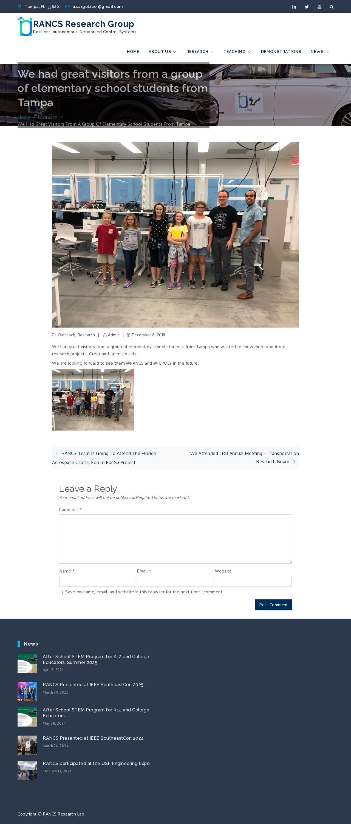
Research (197, 51)
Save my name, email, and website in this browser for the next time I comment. (144, 591)
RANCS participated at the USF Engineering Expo (96, 763)
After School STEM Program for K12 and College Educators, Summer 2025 (96, 659)
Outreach (66, 335)
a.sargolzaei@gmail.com (98, 6)
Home (133, 51)
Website (223, 571)
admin (114, 335)
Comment (70, 509)
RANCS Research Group (83, 24)
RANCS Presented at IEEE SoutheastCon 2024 (93, 738)
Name (67, 571)
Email (144, 571)
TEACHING (234, 51)
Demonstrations (281, 51)
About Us (160, 51)
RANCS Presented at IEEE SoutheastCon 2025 (93, 684)
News (317, 51)
